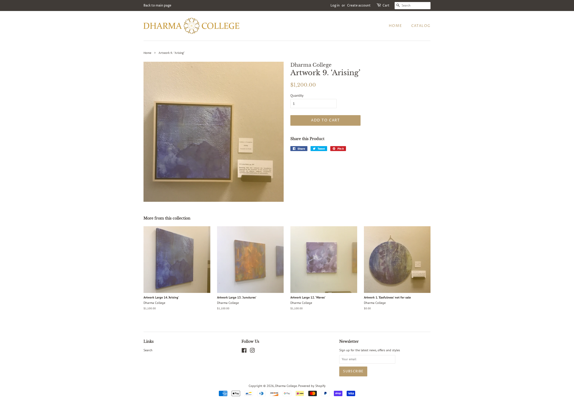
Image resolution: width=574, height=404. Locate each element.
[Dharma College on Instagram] (252, 351)
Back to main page (157, 5)
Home (395, 25)
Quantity (296, 95)
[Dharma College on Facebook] (244, 351)
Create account (359, 5)
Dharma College (286, 386)
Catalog (420, 25)
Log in (335, 5)
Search (148, 350)
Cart (386, 5)
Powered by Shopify (312, 386)
